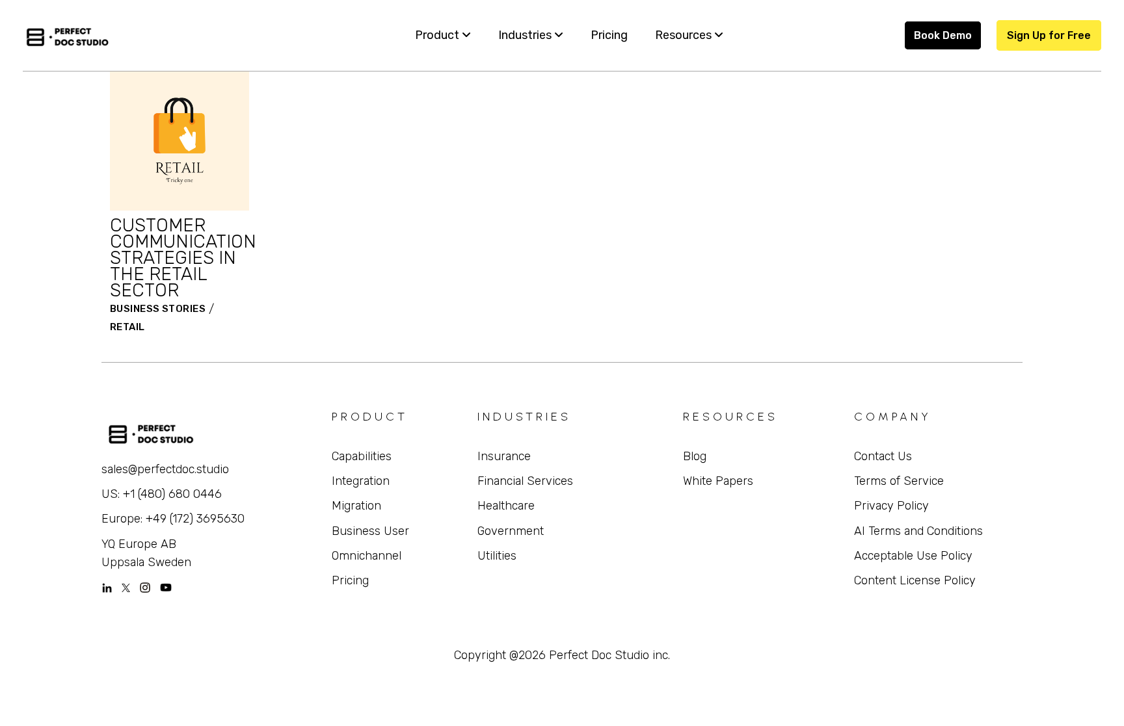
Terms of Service (899, 481)
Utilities (496, 556)
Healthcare (506, 506)
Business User (370, 531)
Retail (127, 327)
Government (510, 531)
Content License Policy (915, 580)
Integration (361, 481)
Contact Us (883, 456)
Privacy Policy (891, 506)
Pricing (350, 580)
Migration (356, 506)
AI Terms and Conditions (918, 531)
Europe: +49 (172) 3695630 (173, 519)
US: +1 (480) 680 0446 (161, 494)
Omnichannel (366, 556)
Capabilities (362, 456)
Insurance (504, 456)
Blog (694, 456)
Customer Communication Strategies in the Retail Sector (183, 257)
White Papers (718, 481)
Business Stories (158, 309)
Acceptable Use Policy (913, 556)
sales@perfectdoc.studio (165, 469)
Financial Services (525, 481)
